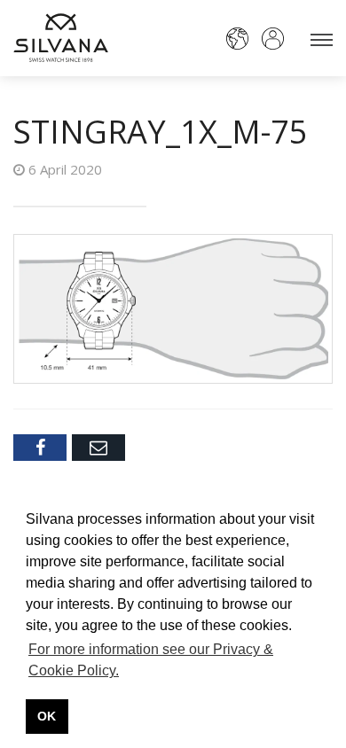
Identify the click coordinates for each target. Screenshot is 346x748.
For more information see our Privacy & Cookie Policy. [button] (150, 660)
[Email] (98, 447)
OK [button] (46, 716)
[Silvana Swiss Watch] (60, 37)
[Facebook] (40, 447)
